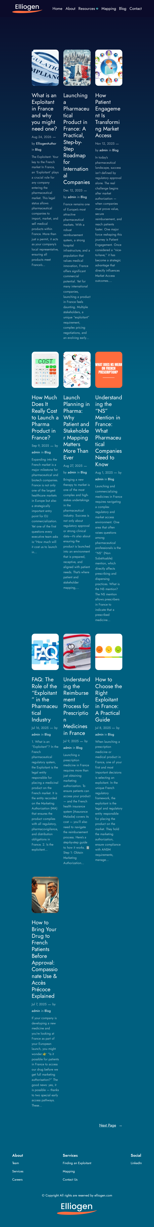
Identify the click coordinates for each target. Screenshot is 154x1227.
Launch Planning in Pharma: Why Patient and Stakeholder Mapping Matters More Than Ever (76, 427)
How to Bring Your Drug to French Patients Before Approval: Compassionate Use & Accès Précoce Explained (45, 959)
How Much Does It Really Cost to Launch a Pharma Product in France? (45, 417)
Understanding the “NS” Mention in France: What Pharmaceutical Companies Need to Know (108, 431)
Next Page (110, 1125)
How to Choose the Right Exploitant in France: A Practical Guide (108, 699)
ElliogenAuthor (46, 143)
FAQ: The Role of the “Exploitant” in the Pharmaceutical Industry (45, 699)
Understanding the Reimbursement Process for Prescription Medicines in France (76, 706)
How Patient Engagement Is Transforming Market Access (107, 115)
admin (72, 197)
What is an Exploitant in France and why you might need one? (44, 112)
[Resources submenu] (97, 8)
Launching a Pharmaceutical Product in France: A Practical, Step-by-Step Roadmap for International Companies (76, 139)
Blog (38, 149)
